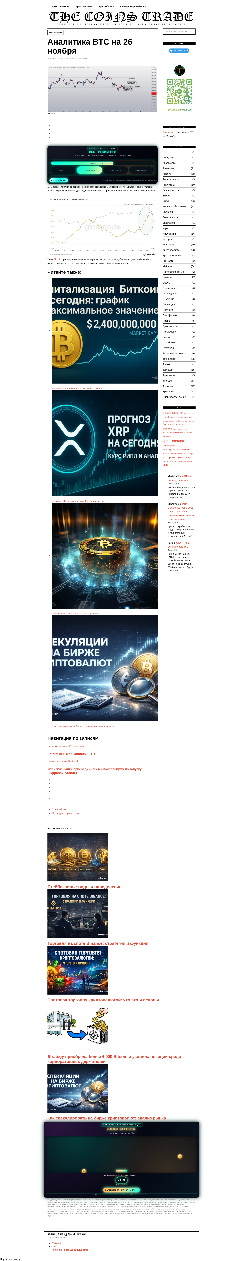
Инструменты (115, 170)
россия (181, 457)
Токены (167, 364)
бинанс (191, 421)
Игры (165, 228)
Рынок (166, 337)
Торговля (168, 369)
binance (167, 413)
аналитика (173, 421)
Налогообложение (173, 271)
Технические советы (174, 353)
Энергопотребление (174, 397)
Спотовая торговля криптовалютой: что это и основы (103, 1000)
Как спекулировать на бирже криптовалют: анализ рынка (106, 1118)
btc (181, 413)
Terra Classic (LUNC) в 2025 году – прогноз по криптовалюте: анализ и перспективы (181, 512)
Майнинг (168, 266)
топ (170, 461)
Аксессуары (169, 163)
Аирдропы (169, 157)
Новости (167, 277)
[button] (192, 31)
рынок (188, 457)
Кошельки (168, 244)
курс (170, 449)
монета (166, 454)
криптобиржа (167, 436)
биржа (167, 424)
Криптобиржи (106, 6)
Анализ (167, 173)
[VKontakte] (189, 6)
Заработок (169, 222)
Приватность (170, 326)
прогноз (173, 457)
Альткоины (169, 168)
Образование (170, 288)
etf (193, 413)
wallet (181, 417)
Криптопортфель (172, 255)
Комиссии (63, 170)
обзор (190, 453)
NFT (165, 152)
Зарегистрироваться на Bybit (121, 1190)
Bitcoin (57, 259)
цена (165, 464)
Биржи (166, 201)
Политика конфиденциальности (70, 1250)
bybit (185, 413)
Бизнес (167, 195)
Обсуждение (170, 293)
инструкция (178, 433)
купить (165, 450)
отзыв (165, 457)
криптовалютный (171, 446)
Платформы (170, 315)
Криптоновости (60, 6)
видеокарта (177, 429)
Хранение (168, 391)
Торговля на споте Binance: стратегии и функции (97, 943)
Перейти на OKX (58, 180)
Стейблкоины (170, 342)
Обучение (168, 299)
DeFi (189, 413)
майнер (176, 450)
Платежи (168, 309)
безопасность (183, 421)
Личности (168, 260)
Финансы (168, 386)
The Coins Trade (180, 50)
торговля (174, 461)
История (167, 239)
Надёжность (141, 170)
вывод (185, 429)
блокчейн (167, 429)
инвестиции (168, 432)
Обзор (166, 282)
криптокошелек (185, 446)
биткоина (186, 425)
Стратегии (169, 348)
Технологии (169, 358)
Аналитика (55, 32)
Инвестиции (170, 233)
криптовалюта (174, 441)
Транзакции (169, 375)
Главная (56, 1243)
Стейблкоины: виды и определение (84, 887)
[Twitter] (182, 6)
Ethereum (170, 417)
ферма (189, 461)
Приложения (170, 331)
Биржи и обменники (174, 206)
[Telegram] (185, 6)
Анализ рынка (171, 179)
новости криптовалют (178, 454)
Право (166, 320)
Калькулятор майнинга (133, 6)
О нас (55, 1246)
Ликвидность (89, 170)
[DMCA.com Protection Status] (55, 1229)
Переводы (169, 304)
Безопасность (171, 190)
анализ (165, 421)
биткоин (176, 424)
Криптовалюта (84, 6)
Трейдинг (168, 380)
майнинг (184, 449)
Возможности (170, 217)
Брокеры (168, 212)
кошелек (188, 432)
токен (165, 461)
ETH (164, 417)
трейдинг (183, 461)
